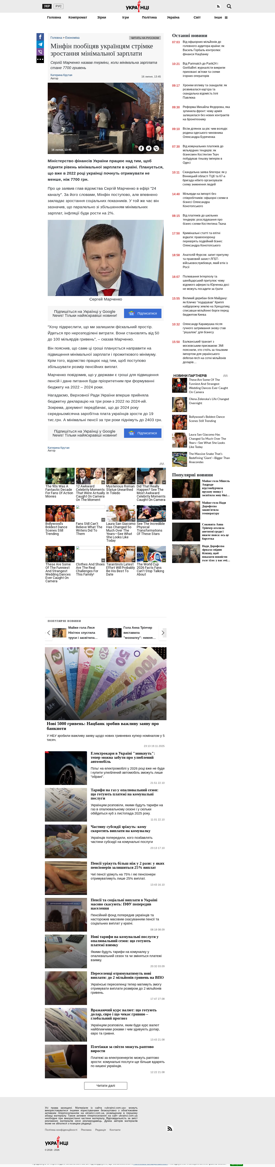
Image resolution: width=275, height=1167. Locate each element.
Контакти (115, 1129)
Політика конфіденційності (61, 1129)
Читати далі (106, 1085)
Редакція (100, 1129)
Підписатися (147, 313)
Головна (54, 17)
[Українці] (137, 6)
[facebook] (40, 37)
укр (47, 6)
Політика (149, 17)
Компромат (77, 17)
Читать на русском (145, 37)
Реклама (86, 1129)
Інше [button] (218, 17)
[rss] (218, 6)
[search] (229, 6)
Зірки (101, 17)
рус (59, 6)
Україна (173, 17)
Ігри (125, 17)
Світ (197, 17)
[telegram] (40, 44)
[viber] (40, 52)
